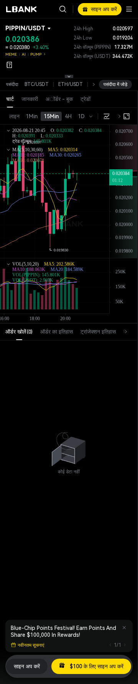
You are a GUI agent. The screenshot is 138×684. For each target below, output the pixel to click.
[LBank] (21, 9)
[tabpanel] (68, 445)
